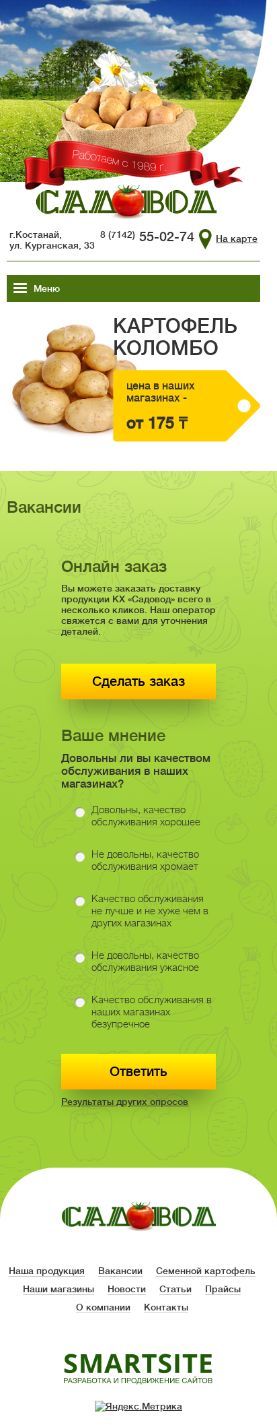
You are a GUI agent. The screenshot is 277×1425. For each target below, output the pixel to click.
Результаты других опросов (124, 1101)
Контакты (166, 1307)
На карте (237, 238)
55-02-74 (147, 237)
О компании (103, 1307)
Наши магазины (58, 1289)
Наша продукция (47, 1270)
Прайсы (223, 1289)
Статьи (175, 1289)
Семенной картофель (205, 1270)
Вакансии (120, 1270)
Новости (127, 1289)
